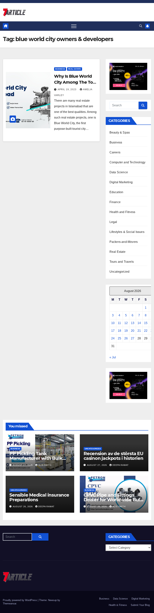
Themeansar (9, 603)
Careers (114, 152)
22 (145, 330)
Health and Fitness (122, 212)
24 (113, 338)
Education (116, 192)
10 (113, 323)
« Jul (112, 357)
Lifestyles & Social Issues (126, 231)
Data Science (118, 172)
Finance (115, 202)
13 (132, 323)
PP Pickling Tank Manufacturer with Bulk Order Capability (35, 458)
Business (60, 69)
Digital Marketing (121, 182)
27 (132, 338)
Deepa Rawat (120, 465)
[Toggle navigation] (74, 26)
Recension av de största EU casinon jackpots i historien (113, 456)
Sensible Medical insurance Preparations (39, 497)
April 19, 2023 (67, 89)
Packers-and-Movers (123, 241)
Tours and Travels (121, 261)
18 (119, 330)
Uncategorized (119, 271)
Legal (113, 222)
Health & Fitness (118, 605)
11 (119, 323)
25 (119, 338)
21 (139, 330)
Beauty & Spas (119, 132)
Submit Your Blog (140, 605)
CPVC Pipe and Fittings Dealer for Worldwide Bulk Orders (113, 499)
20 (132, 330)
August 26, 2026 (23, 506)
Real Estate (74, 69)
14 (139, 323)
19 (126, 330)
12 (126, 323)
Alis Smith (44, 465)
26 (126, 338)
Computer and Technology (127, 162)
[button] (140, 26)
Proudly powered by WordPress (20, 600)
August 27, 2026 (23, 465)
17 (113, 330)
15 (145, 323)
